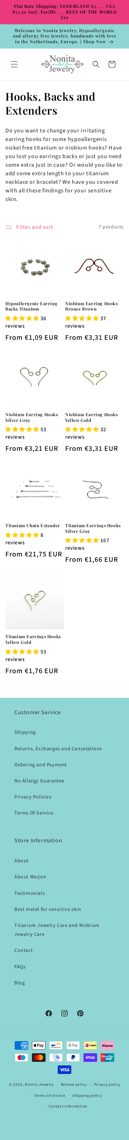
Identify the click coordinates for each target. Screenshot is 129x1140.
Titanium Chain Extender (32, 525)
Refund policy (74, 1084)
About (21, 860)
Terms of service (49, 1095)
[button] (14, 64)
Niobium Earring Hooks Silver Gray (31, 417)
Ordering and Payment (40, 764)
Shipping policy (87, 1095)
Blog (19, 983)
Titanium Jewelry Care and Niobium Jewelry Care (57, 930)
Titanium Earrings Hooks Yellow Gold (33, 639)
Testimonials (29, 893)
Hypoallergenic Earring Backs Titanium (31, 306)
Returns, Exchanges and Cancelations (58, 748)
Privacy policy (107, 1084)
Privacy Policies (33, 797)
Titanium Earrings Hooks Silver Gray (93, 528)
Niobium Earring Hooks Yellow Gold (91, 417)
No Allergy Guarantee (39, 781)
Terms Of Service (34, 813)
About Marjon (30, 877)
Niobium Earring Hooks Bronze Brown (91, 306)
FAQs (19, 966)
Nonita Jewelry (39, 1084)
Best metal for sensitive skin (47, 909)
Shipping (25, 732)
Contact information (68, 1106)
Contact (23, 950)
